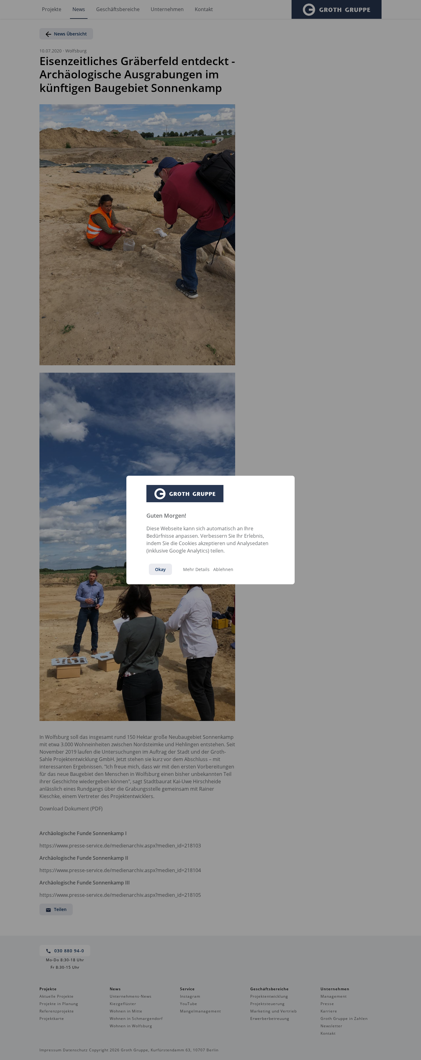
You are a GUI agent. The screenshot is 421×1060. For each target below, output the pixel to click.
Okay (160, 569)
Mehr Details (196, 569)
